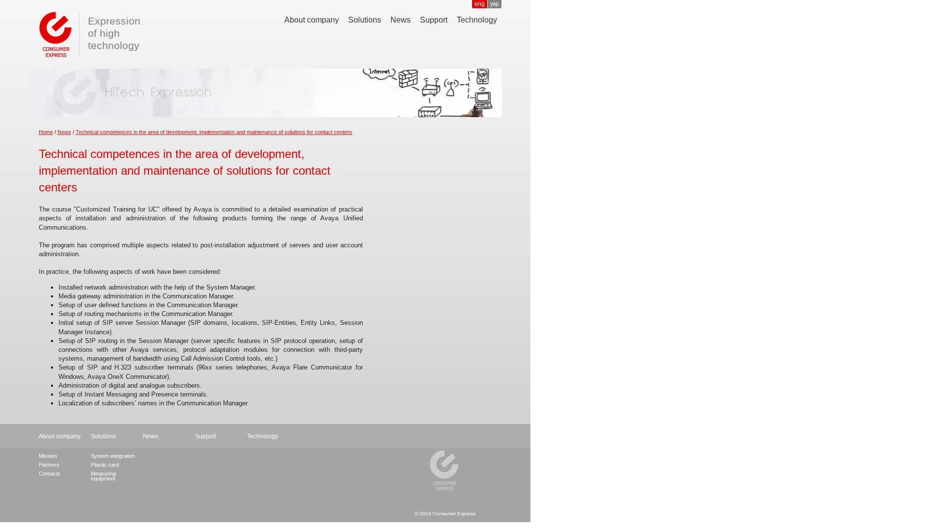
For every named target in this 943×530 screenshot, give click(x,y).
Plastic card (105, 464)
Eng (479, 3)
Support (433, 20)
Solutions (364, 20)
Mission (48, 455)
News (400, 20)
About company (311, 20)
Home (46, 132)
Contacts (49, 473)
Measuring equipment (103, 476)
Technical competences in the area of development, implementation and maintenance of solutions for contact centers (214, 132)
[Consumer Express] (53, 33)
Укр (494, 3)
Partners (49, 464)
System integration (113, 455)
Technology (477, 20)
